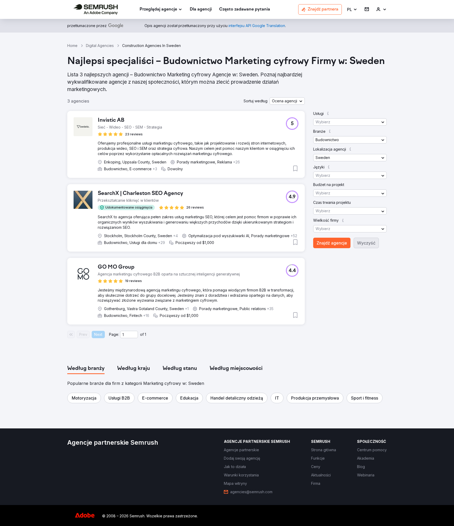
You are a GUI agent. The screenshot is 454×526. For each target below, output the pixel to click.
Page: (114, 334)
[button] (352, 9)
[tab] (86, 368)
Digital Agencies (100, 45)
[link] (201, 9)
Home (72, 45)
